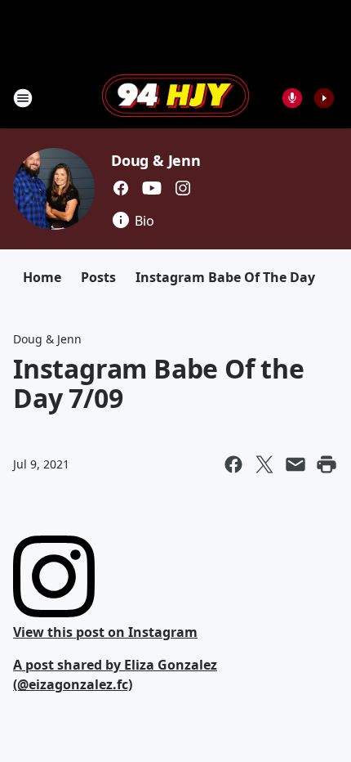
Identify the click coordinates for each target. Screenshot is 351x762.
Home (42, 277)
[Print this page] (326, 464)
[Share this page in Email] (295, 464)
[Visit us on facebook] (121, 188)
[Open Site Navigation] (23, 98)
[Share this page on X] (264, 464)
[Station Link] (175, 97)
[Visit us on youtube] (152, 188)
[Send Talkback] (292, 98)
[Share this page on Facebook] (233, 464)
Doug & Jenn (156, 160)
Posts (98, 277)
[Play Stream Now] (324, 98)
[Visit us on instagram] (183, 188)
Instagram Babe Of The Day (225, 277)
